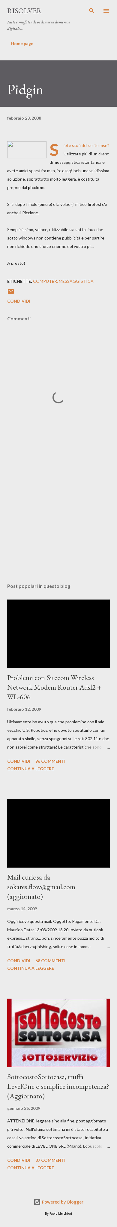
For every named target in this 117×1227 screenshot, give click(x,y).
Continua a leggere (30, 768)
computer (45, 281)
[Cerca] (91, 10)
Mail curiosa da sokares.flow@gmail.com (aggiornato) (41, 886)
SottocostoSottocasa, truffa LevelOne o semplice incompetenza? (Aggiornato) (58, 1086)
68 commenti (50, 960)
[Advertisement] (58, 522)
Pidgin (25, 89)
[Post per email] (10, 293)
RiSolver (24, 10)
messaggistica (76, 281)
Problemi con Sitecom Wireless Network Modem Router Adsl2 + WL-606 (54, 687)
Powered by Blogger (62, 1202)
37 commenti (50, 1160)
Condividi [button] (18, 301)
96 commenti (50, 761)
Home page (22, 43)
